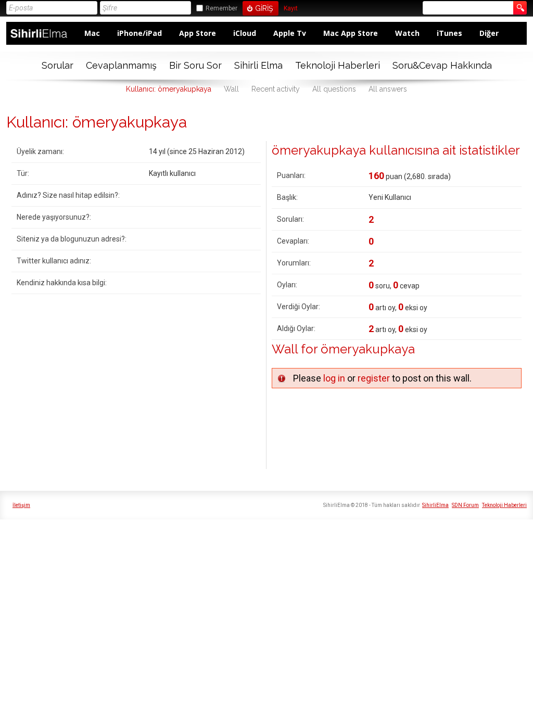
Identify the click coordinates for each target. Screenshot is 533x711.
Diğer (489, 33)
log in (334, 378)
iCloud (244, 33)
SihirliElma (435, 505)
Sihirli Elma (258, 65)
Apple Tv (289, 33)
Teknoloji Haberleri (337, 65)
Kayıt (291, 8)
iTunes (449, 33)
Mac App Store (350, 33)
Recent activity (275, 89)
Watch (407, 33)
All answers (388, 89)
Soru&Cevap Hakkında (442, 65)
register (374, 378)
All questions (334, 89)
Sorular (57, 65)
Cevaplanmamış (121, 65)
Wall (231, 89)
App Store (197, 33)
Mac (92, 33)
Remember (221, 8)
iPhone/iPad (139, 33)
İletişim (21, 505)
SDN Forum (465, 505)
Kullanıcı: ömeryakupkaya (168, 89)
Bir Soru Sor (195, 65)
